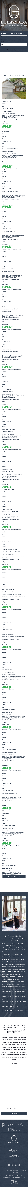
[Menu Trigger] (24, 3)
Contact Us (14, 1113)
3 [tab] (13, 1108)
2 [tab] (10, 1108)
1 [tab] (8, 1108)
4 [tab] (15, 1108)
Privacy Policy (20, 1178)
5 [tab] (17, 1108)
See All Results (14, 876)
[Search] (14, 47)
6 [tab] (20, 1108)
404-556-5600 (14, 1173)
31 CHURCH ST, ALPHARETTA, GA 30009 (14, 1170)
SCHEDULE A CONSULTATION (14, 1010)
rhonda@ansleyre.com (14, 1175)
